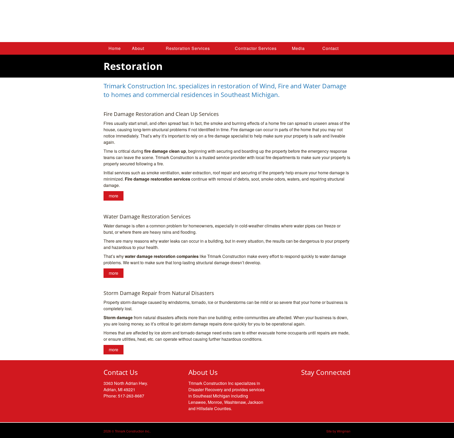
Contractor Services (256, 48)
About (138, 48)
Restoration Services (188, 48)
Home (115, 48)
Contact (330, 48)
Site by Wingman (338, 431)
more (113, 196)
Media (298, 48)
